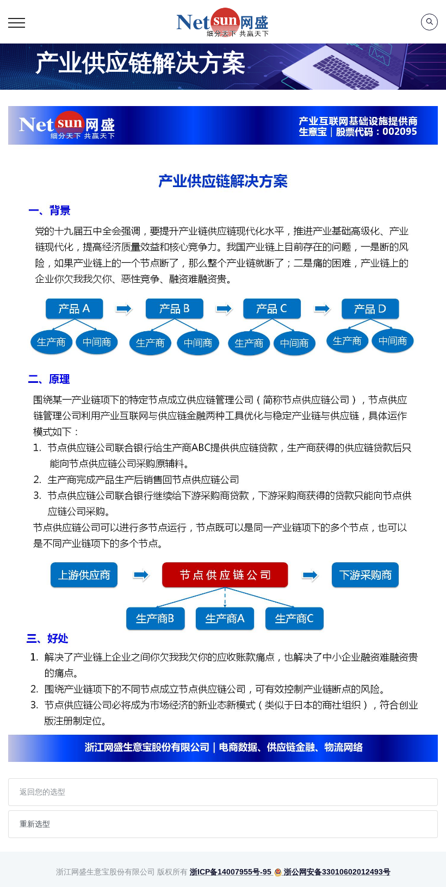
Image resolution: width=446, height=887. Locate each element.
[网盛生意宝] (223, 21)
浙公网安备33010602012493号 (336, 871)
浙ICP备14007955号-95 (230, 871)
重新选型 (35, 824)
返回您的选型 (42, 791)
